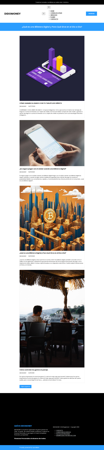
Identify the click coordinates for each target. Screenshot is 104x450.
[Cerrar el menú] (48, 7)
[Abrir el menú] (43, 13)
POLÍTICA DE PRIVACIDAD (63, 434)
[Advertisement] (52, 411)
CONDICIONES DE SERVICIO (63, 432)
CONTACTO (59, 430)
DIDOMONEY (12, 13)
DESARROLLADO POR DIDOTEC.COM (66, 435)
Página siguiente (25, 386)
